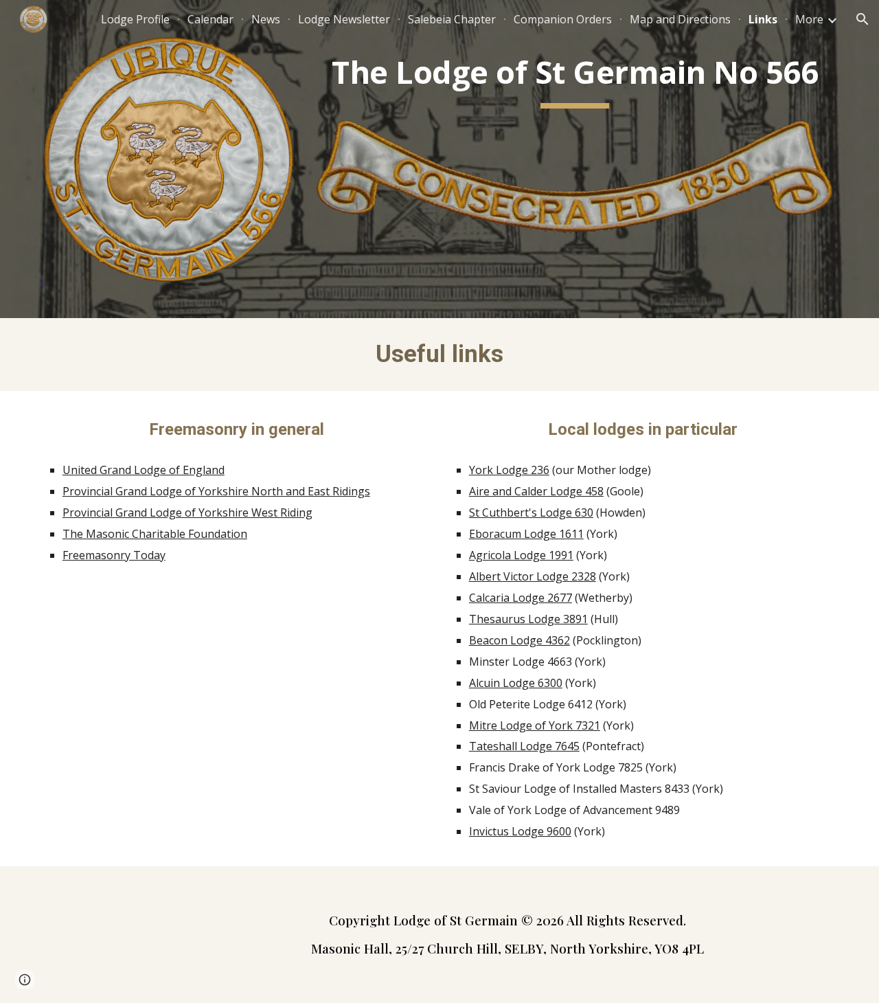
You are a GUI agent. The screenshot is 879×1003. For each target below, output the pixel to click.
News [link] (265, 19)
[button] (862, 19)
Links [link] (763, 19)
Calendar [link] (210, 19)
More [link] (809, 19)
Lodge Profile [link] (135, 19)
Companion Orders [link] (563, 19)
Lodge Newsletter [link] (344, 19)
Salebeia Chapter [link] (452, 19)
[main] (575, 76)
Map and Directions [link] (680, 19)
